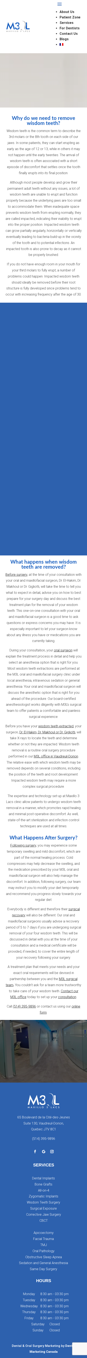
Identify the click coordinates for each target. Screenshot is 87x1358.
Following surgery (23, 845)
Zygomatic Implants (43, 1196)
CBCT (43, 1221)
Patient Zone (70, 17)
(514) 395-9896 (24, 1006)
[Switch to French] (70, 44)
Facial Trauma (43, 1239)
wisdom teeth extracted (55, 726)
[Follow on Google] (43, 1151)
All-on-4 (43, 1190)
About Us (67, 12)
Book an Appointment (43, 1067)
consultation (67, 997)
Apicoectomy (44, 1233)
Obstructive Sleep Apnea (43, 1257)
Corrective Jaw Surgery (43, 1215)
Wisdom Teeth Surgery (43, 1202)
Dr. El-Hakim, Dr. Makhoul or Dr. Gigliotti (47, 732)
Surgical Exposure (43, 1208)
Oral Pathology (43, 1251)
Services (66, 23)
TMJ (43, 1245)
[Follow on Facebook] (35, 1151)
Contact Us (69, 34)
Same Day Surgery (43, 1269)
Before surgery (16, 575)
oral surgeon (63, 650)
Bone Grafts (43, 1184)
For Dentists (70, 28)
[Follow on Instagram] (52, 1151)
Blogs (64, 39)
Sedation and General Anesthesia (43, 1263)
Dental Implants (43, 1178)
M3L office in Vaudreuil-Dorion (56, 756)
